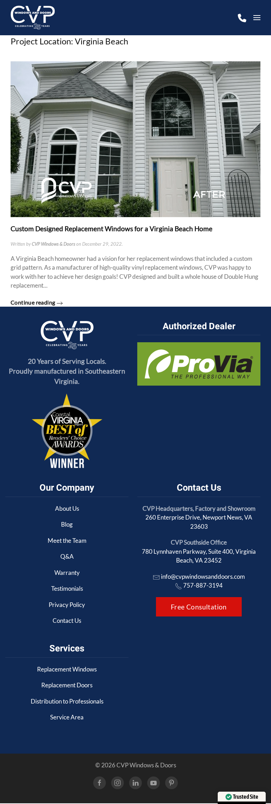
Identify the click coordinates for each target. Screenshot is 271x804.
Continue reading (33, 302)
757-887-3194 (203, 585)
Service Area (67, 717)
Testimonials (67, 588)
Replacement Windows (67, 669)
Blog (67, 524)
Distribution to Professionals (67, 701)
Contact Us (67, 620)
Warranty (67, 572)
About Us (67, 508)
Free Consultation (199, 607)
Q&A (67, 556)
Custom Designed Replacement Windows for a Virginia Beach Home (111, 229)
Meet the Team (67, 540)
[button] (256, 17)
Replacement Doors (66, 685)
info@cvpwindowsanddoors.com (203, 576)
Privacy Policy (67, 604)
